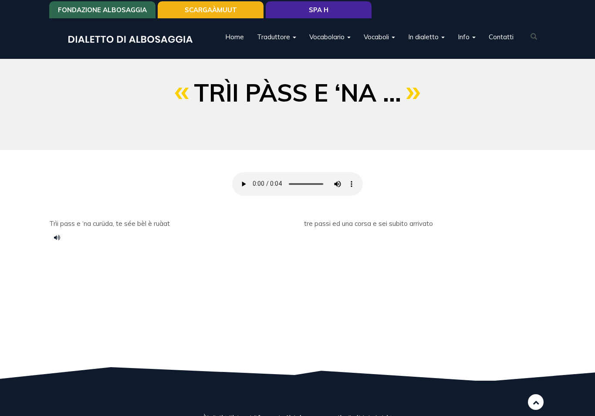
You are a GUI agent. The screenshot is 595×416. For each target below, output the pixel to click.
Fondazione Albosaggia (102, 10)
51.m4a (60, 237)
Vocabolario (327, 37)
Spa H (318, 10)
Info (464, 37)
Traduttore (274, 37)
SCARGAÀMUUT (211, 10)
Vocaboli (377, 37)
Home (234, 37)
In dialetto (424, 37)
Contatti (501, 37)
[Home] (133, 38)
